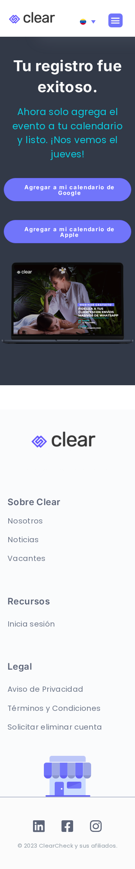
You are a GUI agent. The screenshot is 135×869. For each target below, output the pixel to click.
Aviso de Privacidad (45, 689)
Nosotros (25, 521)
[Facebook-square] (68, 826)
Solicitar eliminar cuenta (55, 727)
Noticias (23, 539)
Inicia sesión (31, 624)
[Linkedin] (39, 826)
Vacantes (27, 558)
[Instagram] (96, 826)
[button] (115, 20)
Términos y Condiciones (54, 708)
